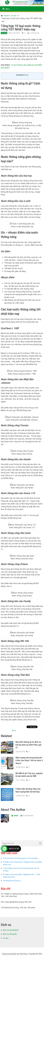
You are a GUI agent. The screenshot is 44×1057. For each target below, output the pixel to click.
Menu (8, 9)
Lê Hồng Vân (34, 33)
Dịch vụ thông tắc (10, 934)
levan (16, 815)
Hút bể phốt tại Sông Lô (12, 881)
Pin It (14, 730)
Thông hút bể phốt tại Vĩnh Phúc (15, 954)
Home (6, 16)
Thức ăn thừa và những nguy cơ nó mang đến (20, 858)
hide (26, 75)
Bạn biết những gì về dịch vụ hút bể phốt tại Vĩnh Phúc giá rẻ (28, 745)
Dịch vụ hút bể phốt (10, 930)
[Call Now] (4, 849)
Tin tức (14, 16)
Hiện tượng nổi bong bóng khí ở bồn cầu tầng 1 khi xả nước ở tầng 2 (29, 760)
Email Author (28, 815)
